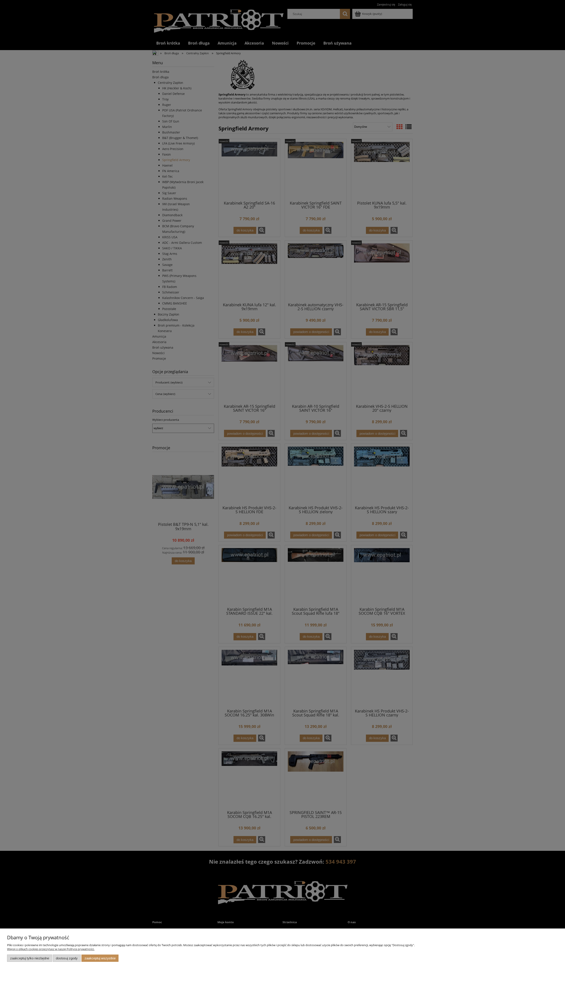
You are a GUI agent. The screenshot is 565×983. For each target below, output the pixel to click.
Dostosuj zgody (67, 958)
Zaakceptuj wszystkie (100, 958)
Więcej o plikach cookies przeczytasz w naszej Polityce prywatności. (50, 949)
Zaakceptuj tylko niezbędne (29, 958)
